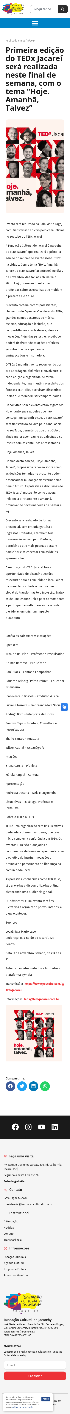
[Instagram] (28, 1127)
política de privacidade (22, 1407)
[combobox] (44, 9)
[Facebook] (15, 1127)
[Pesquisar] (63, 9)
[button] (35, 23)
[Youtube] (41, 1127)
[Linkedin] (55, 1127)
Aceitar (46, 1399)
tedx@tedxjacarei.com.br (41, 999)
